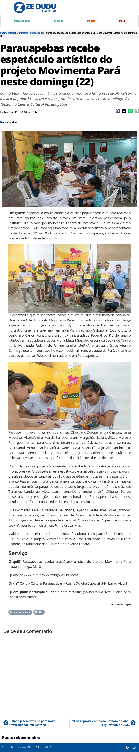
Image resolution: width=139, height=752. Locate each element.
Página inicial (7, 33)
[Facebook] (127, 747)
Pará (122, 20)
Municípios (22, 33)
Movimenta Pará (20, 612)
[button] (118, 111)
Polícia (91, 20)
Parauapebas (22, 20)
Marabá (59, 20)
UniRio (39, 612)
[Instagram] (134, 747)
